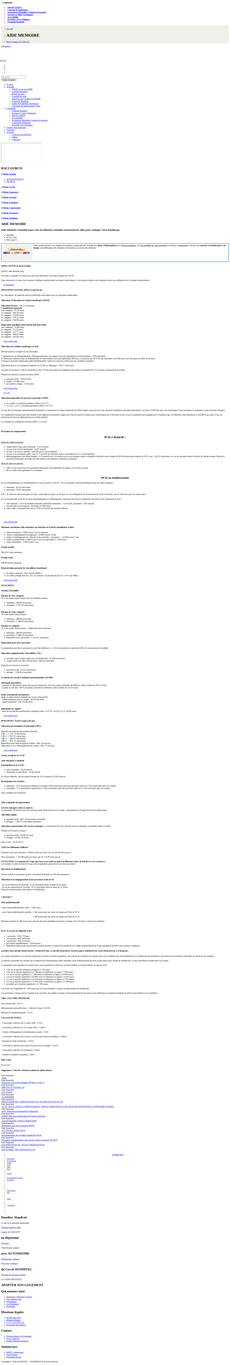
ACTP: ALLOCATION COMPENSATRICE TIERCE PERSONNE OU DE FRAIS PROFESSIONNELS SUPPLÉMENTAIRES (57, 1106)
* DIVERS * (11, 1205)
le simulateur (9, 285)
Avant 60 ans (11, 1161)
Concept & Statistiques (17, 10)
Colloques (16, 139)
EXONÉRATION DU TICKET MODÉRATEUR (22, 1145)
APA (8, 1193)
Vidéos (15, 137)
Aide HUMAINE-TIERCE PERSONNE (19, 1121)
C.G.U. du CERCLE (15, 1322)
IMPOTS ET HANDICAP (12, 1087)
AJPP (9, 1167)
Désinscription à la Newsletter (19, 1336)
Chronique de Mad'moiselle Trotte (26, 106)
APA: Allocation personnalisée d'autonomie (19, 1111)
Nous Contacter (13, 1338)
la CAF (7, 393)
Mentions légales (13, 1320)
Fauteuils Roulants (15, 22)
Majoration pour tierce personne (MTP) (18, 1126)
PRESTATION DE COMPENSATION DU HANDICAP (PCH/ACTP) (32, 1102)
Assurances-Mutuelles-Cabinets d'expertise (26, 12)
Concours (10, 130)
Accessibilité (12, 17)
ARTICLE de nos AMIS (22, 89)
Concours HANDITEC (22, 135)
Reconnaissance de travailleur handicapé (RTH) (21, 1135)
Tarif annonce (12, 1355)
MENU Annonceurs (14, 1352)
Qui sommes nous (13, 1299)
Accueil (9, 29)
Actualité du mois (19, 96)
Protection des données (16, 1325)
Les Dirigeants (12, 1304)
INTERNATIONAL (15, 179)
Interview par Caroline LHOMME (26, 99)
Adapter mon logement (16, 127)
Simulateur (11, 1159)
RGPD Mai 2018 (13, 1318)
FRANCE (10, 181)
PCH (8, 1169)
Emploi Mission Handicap (17, 1341)
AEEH (9, 1163)
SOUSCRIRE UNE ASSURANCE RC (18, 1149)
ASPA (9, 1199)
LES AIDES (6, 1092)
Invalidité (10, 1180)
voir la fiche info (10, 341)
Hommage (10, 1306)
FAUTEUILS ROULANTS (13, 1130)
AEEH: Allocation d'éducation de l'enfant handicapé (23, 1116)
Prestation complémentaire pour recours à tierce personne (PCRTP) (29, 1140)
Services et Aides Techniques (20, 15)
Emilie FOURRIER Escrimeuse (25, 103)
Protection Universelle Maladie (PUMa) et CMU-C (23, 1083)
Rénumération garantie (15, 1178)
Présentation (11, 1302)
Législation (11, 108)
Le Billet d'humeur (19, 92)
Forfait (9, 1174)
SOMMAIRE (118, 1155)
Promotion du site (13, 1357)
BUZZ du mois (18, 94)
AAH (8, 1165)
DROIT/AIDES (14, 7)
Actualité (10, 87)
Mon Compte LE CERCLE (18, 42)
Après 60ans (11, 1191)
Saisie (4, 1078)
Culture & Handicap (20, 101)
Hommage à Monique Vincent (19, 1297)
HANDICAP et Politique (18, 19)
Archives (10, 132)
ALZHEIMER (7, 1097)
